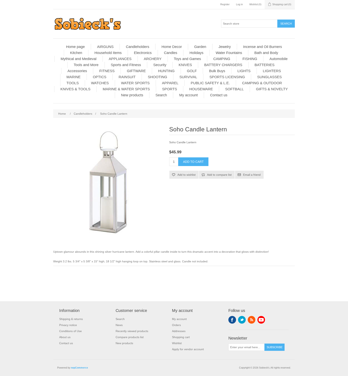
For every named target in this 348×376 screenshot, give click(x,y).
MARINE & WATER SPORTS (126, 89)
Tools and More (86, 65)
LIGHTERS (272, 71)
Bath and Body (266, 53)
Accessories (77, 71)
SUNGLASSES (269, 77)
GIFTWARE (136, 71)
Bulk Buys (217, 71)
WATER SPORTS (135, 83)
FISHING (249, 59)
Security (159, 65)
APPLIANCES (120, 59)
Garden (200, 47)
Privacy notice (68, 325)
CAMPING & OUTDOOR (262, 83)
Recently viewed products (132, 331)
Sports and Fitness (126, 65)
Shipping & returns (71, 319)
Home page (75, 47)
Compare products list (130, 337)
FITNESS (107, 71)
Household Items (108, 53)
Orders (176, 325)
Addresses (178, 331)
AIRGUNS (105, 47)
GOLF (192, 71)
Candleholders (137, 47)
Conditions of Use (70, 331)
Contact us (218, 95)
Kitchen (76, 53)
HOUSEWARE (201, 89)
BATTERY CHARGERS (223, 65)
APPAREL (170, 83)
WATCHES (100, 83)
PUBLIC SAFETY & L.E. (210, 83)
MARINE (73, 77)
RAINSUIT (127, 77)
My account (188, 95)
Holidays (196, 53)
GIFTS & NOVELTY (272, 89)
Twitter (242, 320)
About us (64, 337)
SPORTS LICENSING (227, 77)
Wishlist (177, 343)
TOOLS (72, 83)
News (119, 325)
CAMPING (221, 59)
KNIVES (185, 65)
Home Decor (172, 47)
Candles (170, 53)
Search (161, 95)
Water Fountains (229, 53)
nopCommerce (79, 367)
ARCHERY (153, 59)
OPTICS (99, 77)
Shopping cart (181, 337)
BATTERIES (264, 65)
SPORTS (169, 89)
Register (225, 4)
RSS (251, 320)
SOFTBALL (234, 89)
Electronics (143, 53)
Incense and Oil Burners (262, 47)
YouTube (261, 320)
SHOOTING (157, 77)
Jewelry (225, 47)
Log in (239, 4)
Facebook (232, 320)
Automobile (278, 59)
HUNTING (166, 71)
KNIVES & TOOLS (75, 89)
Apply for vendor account (188, 349)
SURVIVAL (188, 77)
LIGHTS (244, 71)
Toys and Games (187, 59)
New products (132, 95)
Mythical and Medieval (78, 59)
